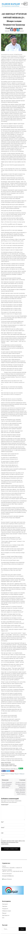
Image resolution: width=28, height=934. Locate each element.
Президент (5, 904)
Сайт (2, 833)
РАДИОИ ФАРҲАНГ (11, 4)
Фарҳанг (17, 774)
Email (3, 827)
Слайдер (12, 774)
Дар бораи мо (5, 915)
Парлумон (4, 906)
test (3, 917)
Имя (2, 822)
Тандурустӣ (5, 908)
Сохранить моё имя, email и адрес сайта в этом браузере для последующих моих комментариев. (13, 842)
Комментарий (5, 804)
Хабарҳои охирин (6, 911)
